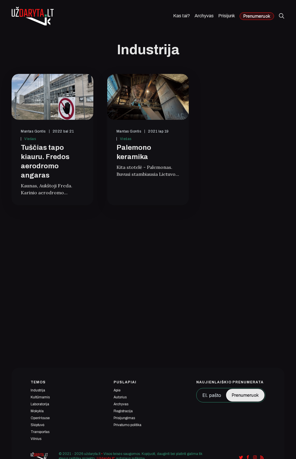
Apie (117, 390)
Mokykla (37, 411)
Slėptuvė (38, 425)
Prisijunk (226, 16)
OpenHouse (40, 418)
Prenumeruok (256, 16)
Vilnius (36, 439)
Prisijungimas (124, 418)
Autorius (120, 397)
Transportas (40, 432)
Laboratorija (40, 404)
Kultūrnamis (40, 397)
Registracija (123, 411)
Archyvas (204, 16)
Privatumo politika (127, 425)
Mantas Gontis (33, 131)
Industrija (38, 390)
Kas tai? (181, 16)
